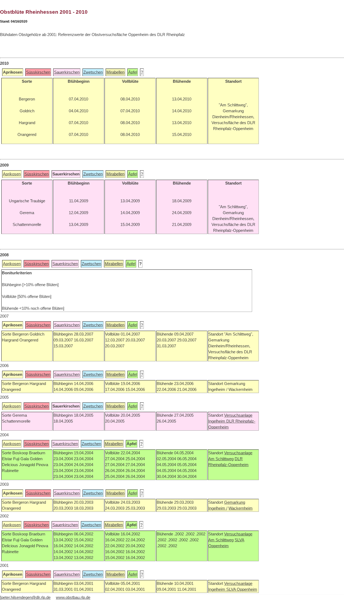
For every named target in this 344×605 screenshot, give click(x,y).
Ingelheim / (217, 508)
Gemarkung (234, 502)
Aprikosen (12, 174)
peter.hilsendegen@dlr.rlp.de (26, 597)
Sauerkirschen (67, 72)
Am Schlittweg (221, 459)
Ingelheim (217, 421)
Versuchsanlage (238, 415)
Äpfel (132, 72)
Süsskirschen (38, 72)
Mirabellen (115, 72)
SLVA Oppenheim (241, 589)
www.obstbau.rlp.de (73, 597)
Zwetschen (93, 72)
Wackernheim (240, 508)
